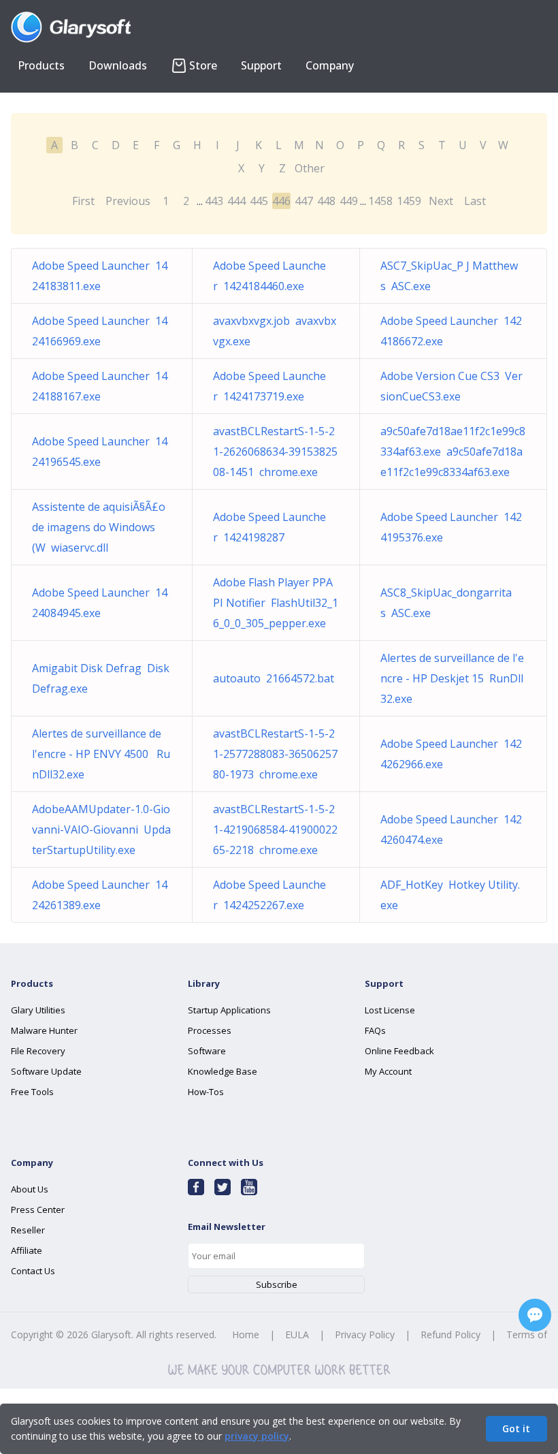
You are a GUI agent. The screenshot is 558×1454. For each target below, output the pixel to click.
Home (245, 1334)
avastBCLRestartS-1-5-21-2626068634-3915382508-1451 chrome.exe (275, 451)
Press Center (38, 1209)
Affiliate (26, 1250)
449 (349, 200)
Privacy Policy (365, 1334)
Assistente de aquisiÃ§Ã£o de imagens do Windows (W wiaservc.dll (98, 527)
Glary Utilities (38, 1010)
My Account (388, 1071)
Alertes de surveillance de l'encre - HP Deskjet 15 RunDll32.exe (452, 678)
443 (214, 200)
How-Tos (206, 1092)
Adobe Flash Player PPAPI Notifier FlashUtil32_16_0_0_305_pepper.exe (275, 603)
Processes (209, 1030)
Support (261, 65)
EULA (297, 1334)
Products (41, 65)
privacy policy (257, 1435)
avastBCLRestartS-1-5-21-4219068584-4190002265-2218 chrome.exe (275, 829)
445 (259, 200)
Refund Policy (450, 1334)
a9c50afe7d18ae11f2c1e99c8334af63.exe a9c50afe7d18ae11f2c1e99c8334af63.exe (452, 451)
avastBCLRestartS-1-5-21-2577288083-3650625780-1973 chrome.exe (275, 754)
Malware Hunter (44, 1030)
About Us (29, 1189)
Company (330, 65)
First (83, 200)
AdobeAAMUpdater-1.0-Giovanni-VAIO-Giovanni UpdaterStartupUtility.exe (101, 829)
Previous (127, 200)
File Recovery (38, 1051)
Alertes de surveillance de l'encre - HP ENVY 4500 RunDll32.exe (101, 754)
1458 (380, 200)
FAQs (375, 1030)
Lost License (390, 1010)
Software (207, 1051)
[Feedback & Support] (535, 1315)
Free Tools (32, 1092)
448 (326, 200)
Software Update (46, 1071)
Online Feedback (399, 1051)
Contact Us (33, 1271)
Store (203, 65)
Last (475, 200)
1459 (409, 200)
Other (310, 168)
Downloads (117, 65)
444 (236, 200)
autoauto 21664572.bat (273, 678)
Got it (516, 1428)
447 (304, 200)
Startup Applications (229, 1010)
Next (441, 200)
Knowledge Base (222, 1071)
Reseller (28, 1230)
